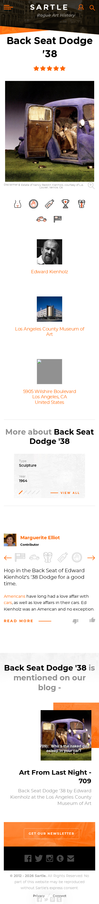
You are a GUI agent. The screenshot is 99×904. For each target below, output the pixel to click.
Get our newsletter (51, 833)
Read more (19, 621)
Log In (82, 7)
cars (8, 603)
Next (90, 557)
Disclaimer (11, 185)
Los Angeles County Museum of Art (49, 332)
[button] (49, 131)
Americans (14, 596)
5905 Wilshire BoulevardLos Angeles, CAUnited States (49, 397)
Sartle (49, 7)
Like (92, 619)
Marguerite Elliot (40, 537)
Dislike (75, 621)
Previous (9, 557)
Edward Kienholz (49, 272)
